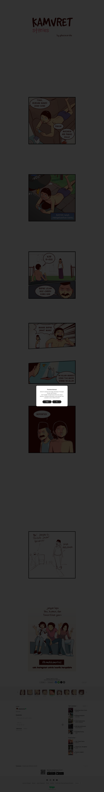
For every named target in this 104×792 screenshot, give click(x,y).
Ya (56, 401)
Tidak (47, 401)
